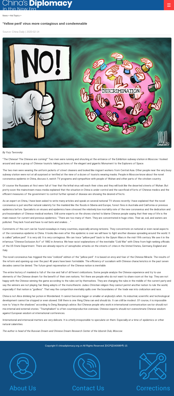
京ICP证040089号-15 (116, 345)
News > (6, 15)
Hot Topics (15, 15)
